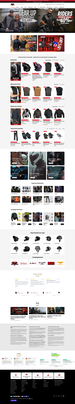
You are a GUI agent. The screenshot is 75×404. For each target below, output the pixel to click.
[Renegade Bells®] (47, 217)
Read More (15, 364)
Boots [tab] (57, 128)
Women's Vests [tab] (61, 84)
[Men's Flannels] (36, 217)
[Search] (39, 4)
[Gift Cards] (47, 4)
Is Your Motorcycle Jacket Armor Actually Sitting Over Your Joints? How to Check (37, 317)
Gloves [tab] (60, 128)
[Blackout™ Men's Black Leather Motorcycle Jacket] (59, 113)
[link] (19, 213)
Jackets (21, 7)
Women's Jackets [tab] (61, 106)
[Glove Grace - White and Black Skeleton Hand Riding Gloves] (59, 136)
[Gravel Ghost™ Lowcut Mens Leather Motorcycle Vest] (48, 91)
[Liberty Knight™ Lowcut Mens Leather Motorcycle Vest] (26, 91)
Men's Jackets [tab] (55, 106)
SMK (38, 328)
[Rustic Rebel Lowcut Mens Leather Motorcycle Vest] (37, 91)
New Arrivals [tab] (62, 60)
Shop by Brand (61, 7)
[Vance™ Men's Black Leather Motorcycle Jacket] (37, 113)
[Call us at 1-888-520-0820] (48, 4)
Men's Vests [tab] (56, 84)
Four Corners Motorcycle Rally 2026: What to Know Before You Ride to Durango (18, 318)
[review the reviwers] (11, 358)
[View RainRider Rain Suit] (28, 293)
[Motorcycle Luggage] (25, 217)
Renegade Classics (16, 398)
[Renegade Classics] (16, 71)
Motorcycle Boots (49, 7)
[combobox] (28, 4)
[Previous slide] (61, 210)
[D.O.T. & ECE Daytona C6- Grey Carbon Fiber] (59, 67)
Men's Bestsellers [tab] (48, 60)
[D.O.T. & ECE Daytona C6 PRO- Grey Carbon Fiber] (26, 67)
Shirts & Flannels (42, 7)
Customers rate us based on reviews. (37, 32)
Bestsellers (14, 60)
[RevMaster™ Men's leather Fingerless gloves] (48, 136)
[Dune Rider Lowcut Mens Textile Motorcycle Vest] (59, 91)
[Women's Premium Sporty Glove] (37, 136)
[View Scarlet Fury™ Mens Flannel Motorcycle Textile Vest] (43, 293)
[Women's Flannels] (57, 217)
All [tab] (47, 128)
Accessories (56, 7)
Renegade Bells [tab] (51, 128)
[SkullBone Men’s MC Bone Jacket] (26, 113)
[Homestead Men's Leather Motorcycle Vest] (48, 67)
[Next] (62, 287)
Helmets (17, 7)
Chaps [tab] (63, 128)
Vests (25, 7)
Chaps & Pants (30, 7)
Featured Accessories (17, 128)
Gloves (35, 7)
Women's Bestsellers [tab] (55, 60)
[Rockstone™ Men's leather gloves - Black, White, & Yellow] (26, 136)
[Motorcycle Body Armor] (14, 217)
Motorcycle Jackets (16, 106)
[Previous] (13, 287)
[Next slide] (63, 210)
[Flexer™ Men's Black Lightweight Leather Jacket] (48, 113)
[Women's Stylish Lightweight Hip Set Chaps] (16, 136)
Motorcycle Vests (15, 84)
